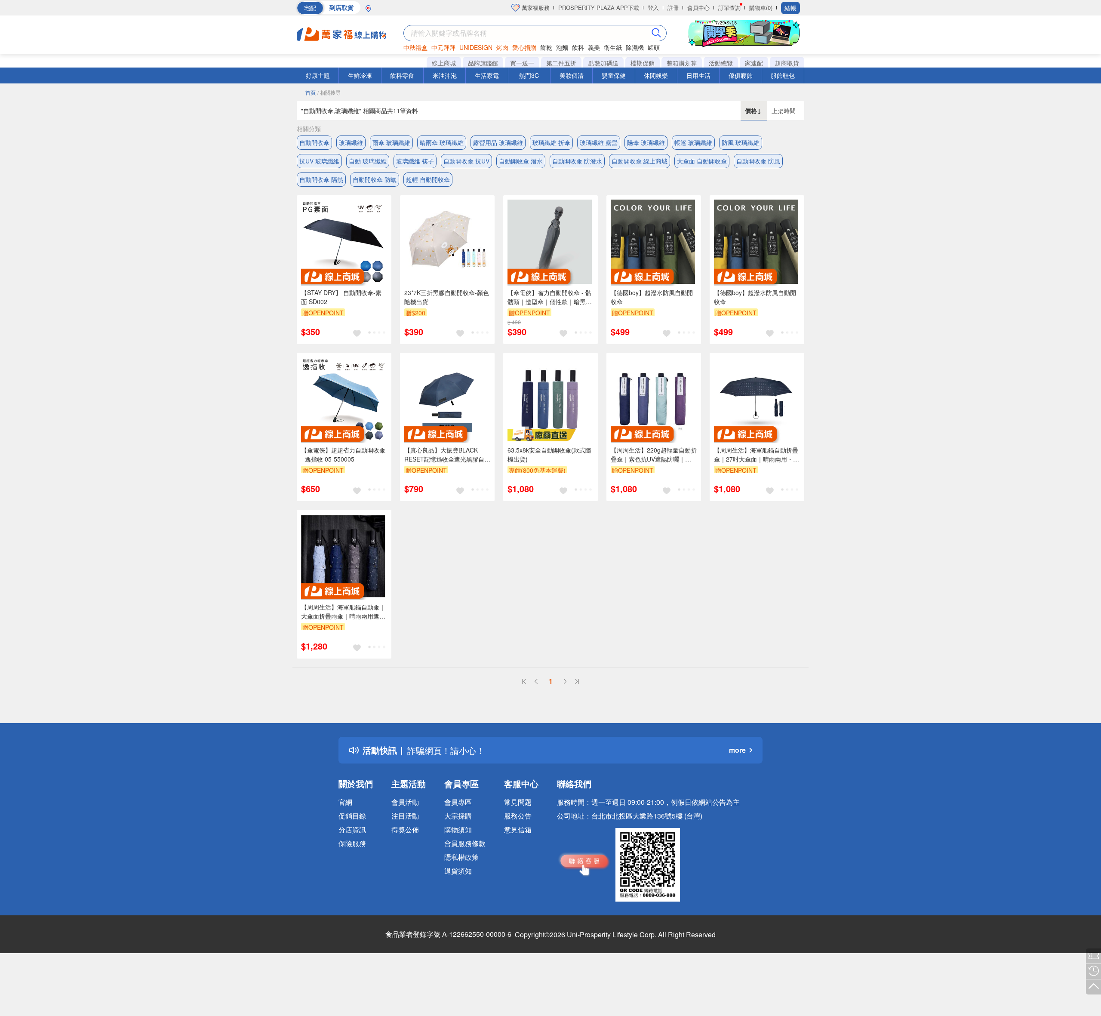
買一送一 (522, 62)
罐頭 (654, 47)
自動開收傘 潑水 (521, 161)
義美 (594, 47)
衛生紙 (613, 47)
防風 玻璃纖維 (741, 142)
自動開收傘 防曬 (375, 179)
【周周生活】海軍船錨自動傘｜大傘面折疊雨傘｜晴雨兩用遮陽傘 (343, 612)
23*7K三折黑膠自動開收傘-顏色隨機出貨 (446, 297)
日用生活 (698, 75)
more (737, 750)
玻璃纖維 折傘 (551, 142)
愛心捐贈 (524, 47)
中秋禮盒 (415, 47)
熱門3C (529, 75)
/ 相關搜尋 (329, 92)
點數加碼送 (603, 62)
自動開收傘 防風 (758, 161)
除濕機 (635, 47)
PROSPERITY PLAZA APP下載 (598, 7)
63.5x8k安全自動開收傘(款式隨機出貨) (549, 454)
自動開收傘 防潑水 (577, 161)
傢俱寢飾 (741, 75)
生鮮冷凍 (360, 75)
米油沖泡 (445, 75)
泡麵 (562, 47)
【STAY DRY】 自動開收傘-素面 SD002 (341, 297)
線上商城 (444, 62)
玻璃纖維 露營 (599, 142)
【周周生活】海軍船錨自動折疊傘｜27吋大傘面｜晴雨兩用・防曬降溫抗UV (756, 455)
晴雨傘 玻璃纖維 (442, 142)
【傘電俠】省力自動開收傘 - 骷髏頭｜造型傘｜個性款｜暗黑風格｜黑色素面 (549, 297)
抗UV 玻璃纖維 (319, 161)
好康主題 (318, 75)
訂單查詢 (729, 7)
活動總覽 (721, 62)
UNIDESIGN (475, 47)
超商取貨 (787, 62)
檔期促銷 (642, 62)
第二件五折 (561, 62)
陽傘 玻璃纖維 (646, 142)
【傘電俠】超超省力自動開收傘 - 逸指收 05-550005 (343, 454)
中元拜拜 (443, 47)
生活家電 (487, 75)
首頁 (310, 92)
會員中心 (698, 7)
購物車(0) (760, 7)
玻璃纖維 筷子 (415, 161)
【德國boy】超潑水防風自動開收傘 (652, 297)
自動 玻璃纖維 (368, 161)
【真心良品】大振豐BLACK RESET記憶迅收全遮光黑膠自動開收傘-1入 (447, 455)
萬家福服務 (535, 7)
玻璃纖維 (351, 142)
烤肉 (502, 47)
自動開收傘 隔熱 (321, 179)
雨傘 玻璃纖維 (391, 142)
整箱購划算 (682, 62)
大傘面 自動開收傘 (702, 161)
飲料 (578, 47)
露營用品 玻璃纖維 (498, 142)
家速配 (754, 62)
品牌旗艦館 (483, 62)
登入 (653, 7)
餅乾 (546, 47)
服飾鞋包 (783, 75)
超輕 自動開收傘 (428, 179)
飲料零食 (402, 75)
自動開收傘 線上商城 (639, 161)
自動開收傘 (314, 142)
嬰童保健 (614, 75)
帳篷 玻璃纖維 (693, 142)
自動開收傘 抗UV (466, 161)
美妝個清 (572, 75)
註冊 (673, 7)
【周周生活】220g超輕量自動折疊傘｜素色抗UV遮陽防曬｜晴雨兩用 (654, 455)
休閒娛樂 (656, 75)
